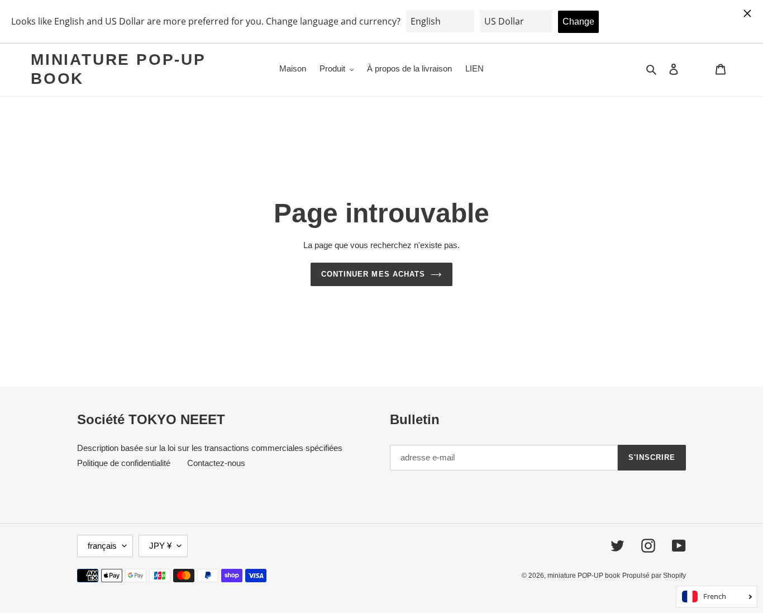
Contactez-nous (216, 463)
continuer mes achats (373, 274)
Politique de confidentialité (123, 463)
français (102, 545)
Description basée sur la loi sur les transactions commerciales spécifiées (209, 448)
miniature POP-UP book (118, 69)
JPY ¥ (160, 545)
